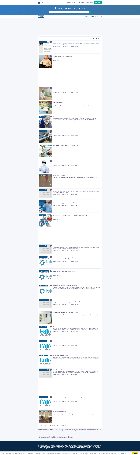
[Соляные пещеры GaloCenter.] (45, 346)
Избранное (41, 16)
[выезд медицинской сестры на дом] (45, 249)
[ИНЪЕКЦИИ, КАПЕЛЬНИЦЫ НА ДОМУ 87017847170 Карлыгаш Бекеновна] (45, 220)
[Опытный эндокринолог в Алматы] (45, 121)
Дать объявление (98, 2)
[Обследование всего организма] (45, 47)
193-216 (57, 425)
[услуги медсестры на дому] (45, 180)
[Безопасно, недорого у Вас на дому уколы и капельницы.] (45, 193)
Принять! (135, 453)
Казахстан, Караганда (74, 304)
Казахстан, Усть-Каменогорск (75, 415)
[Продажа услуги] (45, 331)
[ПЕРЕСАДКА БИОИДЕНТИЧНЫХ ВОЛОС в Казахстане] (45, 150)
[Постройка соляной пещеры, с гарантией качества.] (45, 276)
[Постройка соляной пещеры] (45, 303)
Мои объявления (90, 2)
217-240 (62, 425)
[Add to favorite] (51, 42)
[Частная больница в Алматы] (45, 136)
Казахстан (69, 2)
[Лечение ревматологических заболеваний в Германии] (45, 317)
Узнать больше (123, 453)
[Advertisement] (70, 26)
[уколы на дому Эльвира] (45, 166)
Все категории (86, 16)
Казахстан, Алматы (74, 60)
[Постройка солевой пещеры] (45, 416)
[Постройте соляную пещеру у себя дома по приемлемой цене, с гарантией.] (45, 402)
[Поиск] (90, 12)
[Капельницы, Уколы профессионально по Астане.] (45, 206)
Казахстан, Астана (73, 121)
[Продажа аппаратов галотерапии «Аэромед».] (45, 262)
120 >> (66, 425)
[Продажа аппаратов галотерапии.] (45, 360)
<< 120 (41, 425)
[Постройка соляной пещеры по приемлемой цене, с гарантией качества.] (45, 373)
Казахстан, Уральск (74, 46)
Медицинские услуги (94, 16)
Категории (82, 2)
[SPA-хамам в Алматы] (45, 107)
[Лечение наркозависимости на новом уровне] (45, 61)
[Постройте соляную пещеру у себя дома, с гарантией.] (45, 290)
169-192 (53, 425)
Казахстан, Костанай (74, 261)
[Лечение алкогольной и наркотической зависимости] (45, 93)
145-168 (49, 425)
